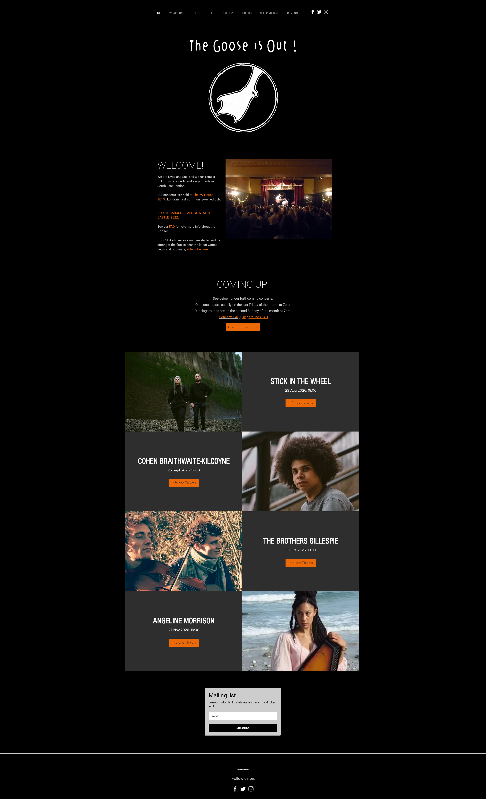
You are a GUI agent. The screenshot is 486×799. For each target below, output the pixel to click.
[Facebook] (313, 12)
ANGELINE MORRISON (184, 620)
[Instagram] (326, 12)
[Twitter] (319, 12)
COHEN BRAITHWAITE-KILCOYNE (184, 461)
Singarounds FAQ (255, 317)
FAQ (172, 226)
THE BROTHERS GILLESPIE (300, 541)
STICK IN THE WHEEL (301, 381)
